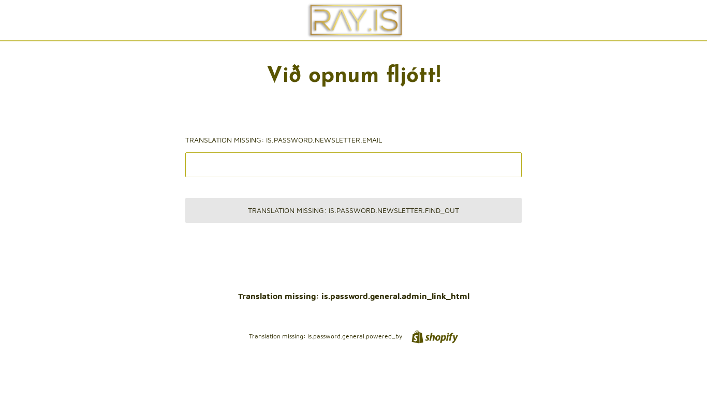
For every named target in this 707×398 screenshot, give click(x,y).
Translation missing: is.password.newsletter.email (283, 139)
